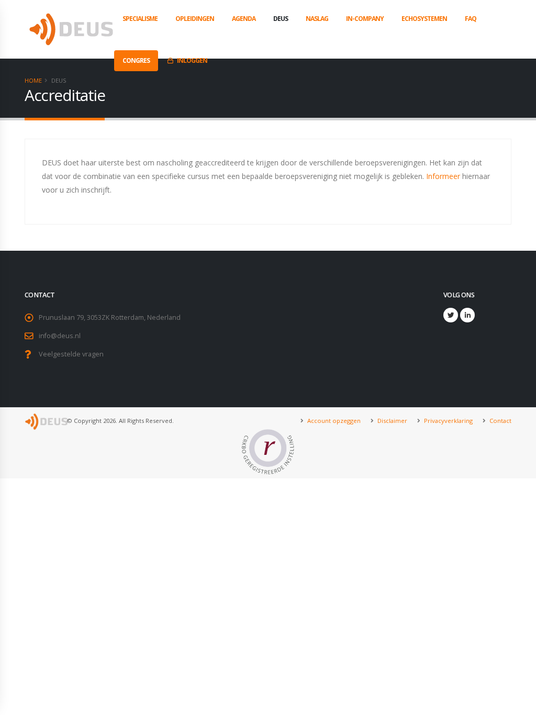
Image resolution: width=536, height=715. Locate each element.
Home (33, 80)
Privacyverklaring (447, 420)
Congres (136, 60)
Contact (499, 420)
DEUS (280, 18)
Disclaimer (391, 420)
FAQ (470, 18)
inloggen (192, 60)
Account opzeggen (333, 420)
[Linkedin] (467, 315)
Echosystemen (424, 18)
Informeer (443, 176)
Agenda (243, 18)
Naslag (317, 18)
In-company (365, 18)
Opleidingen (194, 18)
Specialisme (140, 18)
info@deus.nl (60, 335)
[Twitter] (450, 315)
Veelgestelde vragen (71, 354)
